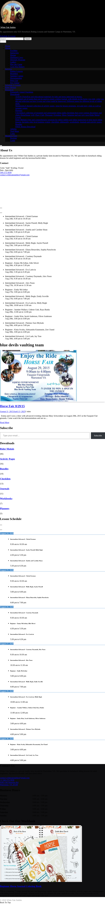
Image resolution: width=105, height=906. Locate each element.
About (7, 48)
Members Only (11, 136)
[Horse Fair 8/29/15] (38, 401)
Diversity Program (17, 60)
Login (12, 140)
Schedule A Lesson (13, 85)
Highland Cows (16, 57)
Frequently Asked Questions (21, 92)
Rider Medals (10, 87)
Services (8, 69)
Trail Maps (14, 131)
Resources (9, 90)
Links (12, 133)
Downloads (15, 94)
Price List (14, 80)
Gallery (13, 62)
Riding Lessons (16, 71)
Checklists (58, 115)
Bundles (18, 124)
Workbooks (6, 498)
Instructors (14, 53)
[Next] (1, 212)
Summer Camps (16, 76)
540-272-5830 (6, 172)
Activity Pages (48, 97)
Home (7, 46)
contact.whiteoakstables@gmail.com (14, 175)
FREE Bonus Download (25, 127)
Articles (13, 129)
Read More (4, 422)
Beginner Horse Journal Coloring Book (20, 886)
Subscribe (98, 435)
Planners (18, 110)
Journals (59, 101)
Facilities (13, 50)
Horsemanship (16, 78)
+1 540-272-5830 (7, 780)
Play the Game (16, 64)
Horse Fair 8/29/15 (12, 406)
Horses (13, 55)
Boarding (14, 74)
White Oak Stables (8, 27)
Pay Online (14, 83)
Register (13, 138)
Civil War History (17, 67)
